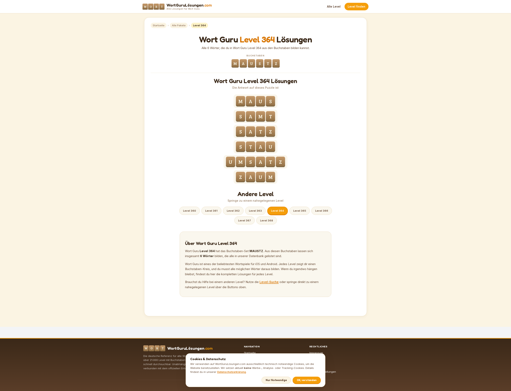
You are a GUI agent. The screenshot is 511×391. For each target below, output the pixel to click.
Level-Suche (269, 282)
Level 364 (277, 210)
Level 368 (266, 220)
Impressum (316, 352)
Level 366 (321, 210)
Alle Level (334, 6)
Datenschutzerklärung (231, 371)
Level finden (356, 6)
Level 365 (299, 210)
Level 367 (244, 220)
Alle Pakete (179, 25)
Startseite (158, 25)
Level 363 (255, 210)
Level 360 (189, 210)
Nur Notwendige (276, 380)
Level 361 (211, 210)
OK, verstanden (307, 380)
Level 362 (233, 210)
